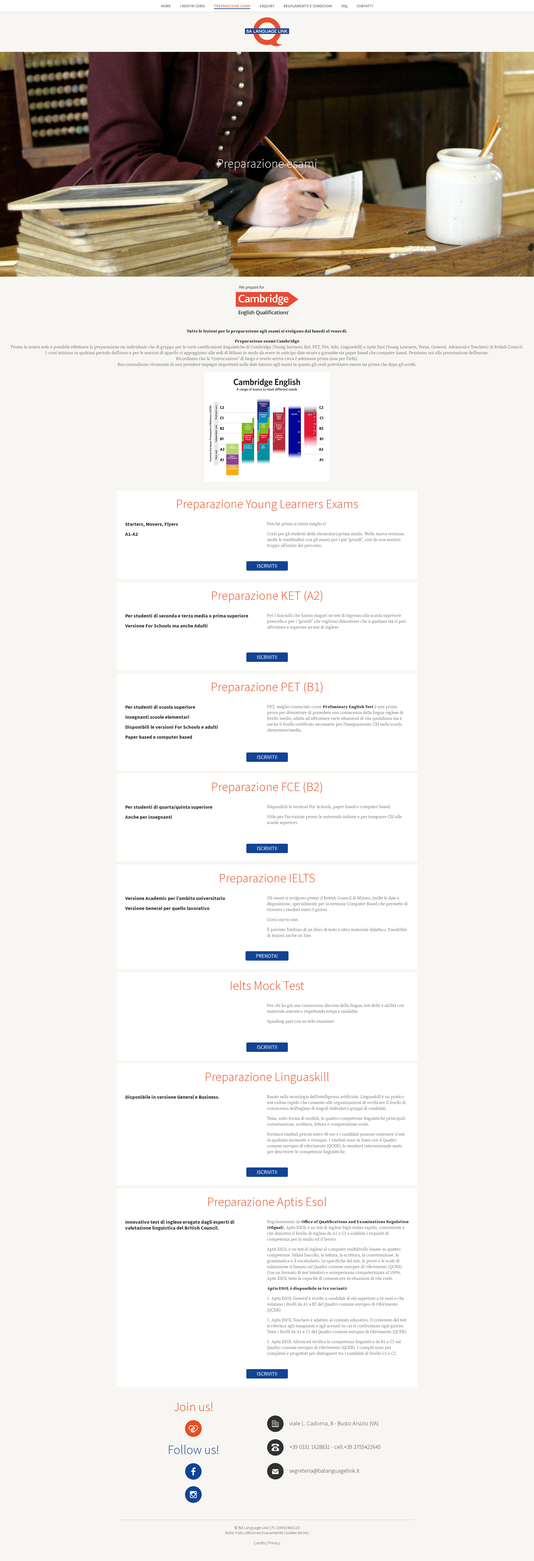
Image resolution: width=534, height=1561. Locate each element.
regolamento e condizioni (307, 6)
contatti (365, 6)
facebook (193, 1471)
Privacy (274, 1542)
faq (344, 6)
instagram (193, 1494)
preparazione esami (232, 6)
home (166, 6)
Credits (260, 1542)
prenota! (267, 955)
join (193, 1428)
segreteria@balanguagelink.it (324, 1470)
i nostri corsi (192, 6)
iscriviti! (267, 565)
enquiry (266, 6)
